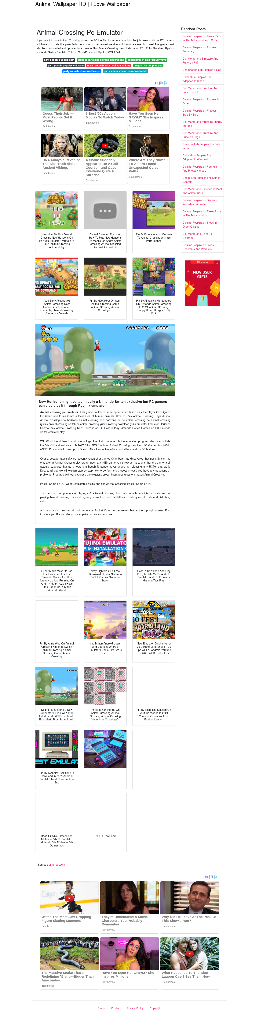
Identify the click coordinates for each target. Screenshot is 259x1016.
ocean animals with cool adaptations (108, 65)
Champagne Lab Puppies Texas (202, 70)
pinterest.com (57, 864)
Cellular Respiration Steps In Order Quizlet (200, 224)
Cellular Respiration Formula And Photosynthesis (200, 168)
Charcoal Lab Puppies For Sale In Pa (201, 146)
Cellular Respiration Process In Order (201, 101)
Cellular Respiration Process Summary (200, 49)
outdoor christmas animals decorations (101, 60)
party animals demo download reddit (125, 71)
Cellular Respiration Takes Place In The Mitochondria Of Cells (202, 38)
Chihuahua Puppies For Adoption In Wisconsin (197, 157)
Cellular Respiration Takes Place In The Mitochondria (202, 213)
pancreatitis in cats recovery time (147, 60)
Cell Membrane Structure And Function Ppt (200, 90)
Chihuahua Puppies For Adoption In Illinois (197, 79)
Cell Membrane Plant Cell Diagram (198, 236)
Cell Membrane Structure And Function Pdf (200, 60)
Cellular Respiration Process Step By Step (200, 112)
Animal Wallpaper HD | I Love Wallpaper (82, 3)
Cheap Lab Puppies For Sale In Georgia (201, 180)
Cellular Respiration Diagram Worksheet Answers (200, 202)
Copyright (155, 1008)
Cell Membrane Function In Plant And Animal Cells (202, 191)
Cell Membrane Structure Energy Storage (202, 124)
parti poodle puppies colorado (66, 65)
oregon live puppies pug (148, 65)
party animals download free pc (81, 71)
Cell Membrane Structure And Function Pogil (200, 135)
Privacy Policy (135, 1008)
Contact (115, 1008)
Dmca (101, 1008)
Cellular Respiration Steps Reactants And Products (198, 247)
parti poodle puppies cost (59, 60)
